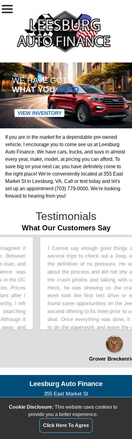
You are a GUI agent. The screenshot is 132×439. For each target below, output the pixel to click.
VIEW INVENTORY (39, 113)
